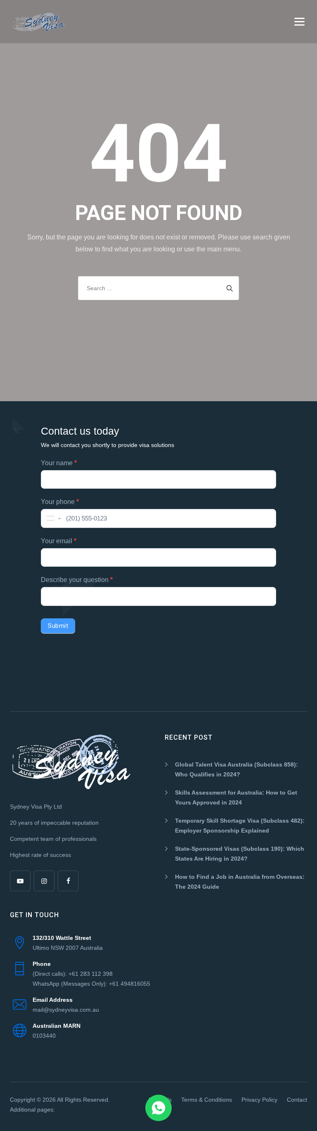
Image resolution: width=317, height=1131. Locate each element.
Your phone (60, 501)
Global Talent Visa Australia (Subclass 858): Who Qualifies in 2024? (236, 769)
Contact (297, 1099)
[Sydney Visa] (39, 21)
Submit (58, 625)
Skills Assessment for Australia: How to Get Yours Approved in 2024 (236, 797)
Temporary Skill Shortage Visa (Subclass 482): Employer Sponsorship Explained (240, 825)
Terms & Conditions (206, 1099)
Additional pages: (32, 1109)
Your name (59, 462)
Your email (58, 540)
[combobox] (52, 518)
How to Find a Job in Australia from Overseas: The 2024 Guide (240, 881)
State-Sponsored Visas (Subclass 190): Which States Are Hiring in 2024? (239, 853)
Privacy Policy (259, 1099)
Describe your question (77, 579)
